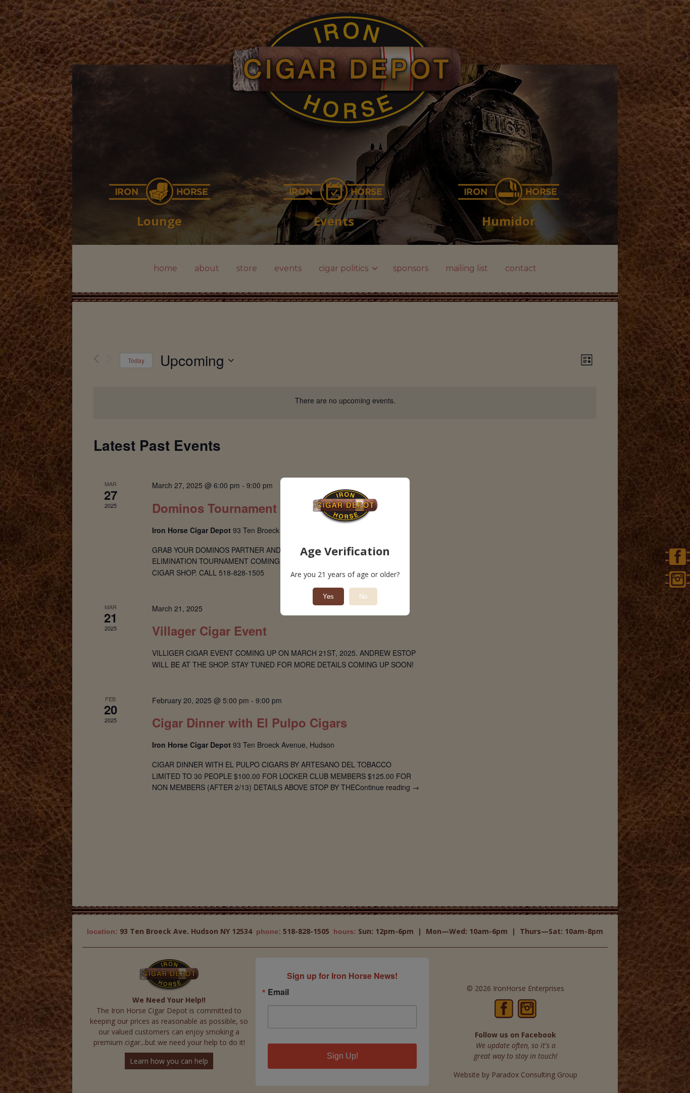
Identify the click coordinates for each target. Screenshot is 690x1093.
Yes (328, 596)
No (363, 596)
